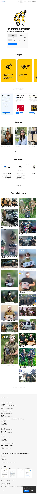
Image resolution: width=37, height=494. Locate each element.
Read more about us (18, 151)
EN (21, 1)
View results (32, 113)
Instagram (19, 387)
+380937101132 (3, 456)
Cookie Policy (14, 480)
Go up (3, 490)
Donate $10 (12, 44)
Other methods (21, 44)
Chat (21, 113)
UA (18, 1)
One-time (22, 35)
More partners (18, 185)
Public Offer (9, 480)
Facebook (23, 387)
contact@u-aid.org (4, 459)
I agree (26, 490)
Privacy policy (3, 480)
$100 (24, 40)
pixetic (9, 483)
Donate (18, 113)
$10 (10, 40)
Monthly (12, 35)
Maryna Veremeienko (7, 484)
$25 (14, 40)
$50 (19, 40)
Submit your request (6, 113)
